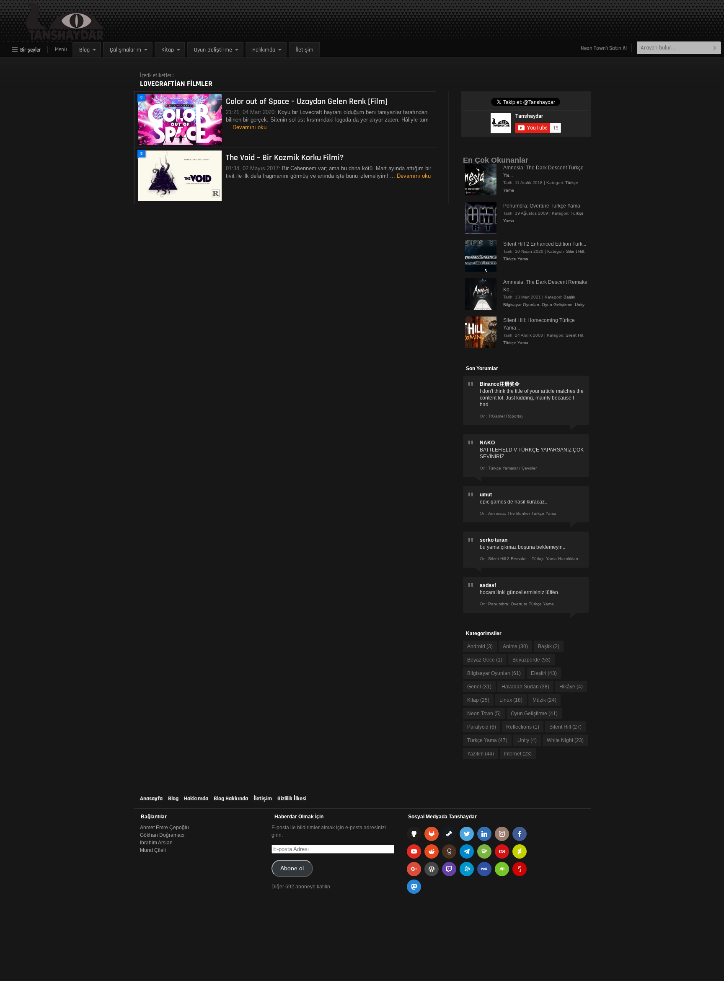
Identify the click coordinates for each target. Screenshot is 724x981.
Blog (84, 50)
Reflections (522, 727)
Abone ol (292, 868)
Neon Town (484, 713)
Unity (579, 304)
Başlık (569, 297)
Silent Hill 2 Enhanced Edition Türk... (544, 244)
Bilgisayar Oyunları (521, 304)
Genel (479, 687)
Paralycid (481, 727)
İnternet (518, 754)
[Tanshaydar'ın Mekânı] (44, 36)
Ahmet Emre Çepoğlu (164, 827)
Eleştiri (544, 673)
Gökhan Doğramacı (162, 835)
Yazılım (480, 754)
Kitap (167, 50)
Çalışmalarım (125, 50)
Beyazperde (531, 660)
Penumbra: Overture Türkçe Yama (541, 206)
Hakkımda (263, 50)
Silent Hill (575, 251)
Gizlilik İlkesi (291, 798)
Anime (515, 646)
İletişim (304, 50)
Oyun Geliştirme (213, 50)
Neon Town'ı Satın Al (604, 48)
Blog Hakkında (231, 798)
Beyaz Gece (484, 660)
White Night (565, 740)
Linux (510, 700)
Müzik (544, 700)
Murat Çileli (153, 850)
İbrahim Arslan (156, 843)
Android (480, 646)
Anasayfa (151, 798)
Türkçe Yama (515, 259)
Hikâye (571, 687)
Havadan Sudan (525, 687)
